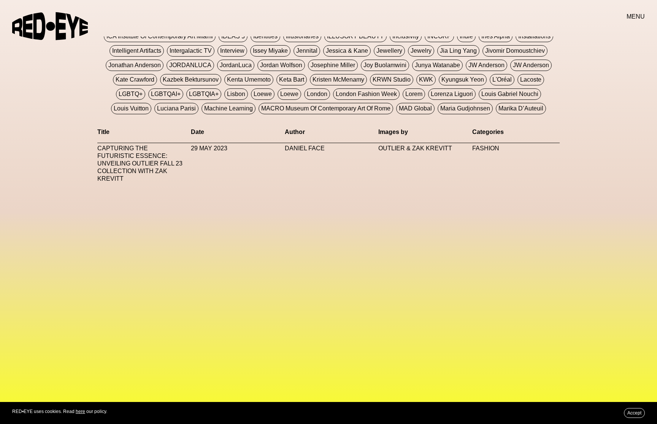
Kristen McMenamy (338, 79)
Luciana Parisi (176, 108)
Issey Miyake (270, 50)
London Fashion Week (366, 94)
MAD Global (415, 108)
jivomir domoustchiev (515, 50)
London (317, 94)
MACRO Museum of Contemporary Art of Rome (325, 108)
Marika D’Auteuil (520, 108)
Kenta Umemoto (249, 79)
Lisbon (236, 94)
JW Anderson (486, 65)
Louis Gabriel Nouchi (509, 94)
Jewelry (421, 50)
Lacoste (530, 79)
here (80, 411)
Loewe (263, 94)
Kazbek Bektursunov (191, 79)
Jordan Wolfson (281, 65)
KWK (426, 79)
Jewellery (389, 50)
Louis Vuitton (131, 108)
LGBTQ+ (131, 94)
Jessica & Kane (347, 50)
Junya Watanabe (437, 65)
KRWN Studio (392, 79)
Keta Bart (291, 79)
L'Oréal (502, 79)
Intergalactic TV (191, 50)
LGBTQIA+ (204, 94)
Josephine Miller (333, 65)
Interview (232, 50)
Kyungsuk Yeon (462, 79)
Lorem (413, 94)
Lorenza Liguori (452, 94)
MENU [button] (636, 16)
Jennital (306, 50)
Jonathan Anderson (134, 65)
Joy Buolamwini (384, 65)
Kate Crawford (135, 79)
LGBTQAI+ (166, 94)
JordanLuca (236, 65)
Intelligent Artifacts (136, 50)
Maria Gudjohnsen (465, 108)
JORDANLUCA (190, 65)
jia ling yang (458, 50)
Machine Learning (228, 108)
